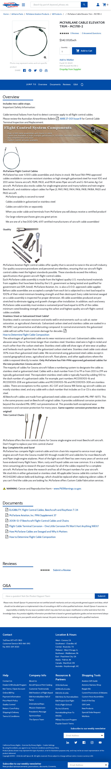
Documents (55, 84)
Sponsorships (35, 715)
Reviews (67, 84)
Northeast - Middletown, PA (67, 653)
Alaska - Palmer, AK (63, 660)
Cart (107, 4)
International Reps (36, 704)
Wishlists (85, 716)
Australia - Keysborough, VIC (67, 666)
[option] (30, 41)
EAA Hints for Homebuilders (67, 697)
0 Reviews (74, 33)
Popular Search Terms (65, 723)
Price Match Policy (10, 700)
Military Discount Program (66, 719)
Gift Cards (86, 704)
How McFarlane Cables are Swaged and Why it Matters (38, 531)
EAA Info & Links (62, 693)
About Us (33, 681)
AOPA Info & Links (63, 689)
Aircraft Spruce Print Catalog (40, 685)
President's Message (37, 711)
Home (6, 14)
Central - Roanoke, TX (65, 647)
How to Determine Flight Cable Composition (26, 334)
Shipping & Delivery (11, 712)
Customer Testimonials (39, 689)
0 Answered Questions (91, 33)
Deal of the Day (88, 700)
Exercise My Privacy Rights (31, 745)
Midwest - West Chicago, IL (67, 650)
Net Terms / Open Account (14, 689)
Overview (42, 84)
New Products (87, 708)
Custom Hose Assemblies (93, 696)
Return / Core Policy (11, 708)
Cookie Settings (48, 745)
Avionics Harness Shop (91, 685)
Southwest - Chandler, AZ (66, 643)
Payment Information (12, 696)
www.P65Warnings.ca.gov (67, 488)
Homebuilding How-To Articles (65, 714)
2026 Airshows (62, 685)
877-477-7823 (16, 640)
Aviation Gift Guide (89, 681)
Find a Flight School (64, 704)
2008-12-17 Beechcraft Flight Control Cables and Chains (39, 520)
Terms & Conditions (11, 716)
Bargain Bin (86, 689)
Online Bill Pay (8, 693)
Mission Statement (37, 708)
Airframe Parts (17, 14)
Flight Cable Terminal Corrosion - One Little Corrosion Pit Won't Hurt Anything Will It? (54, 526)
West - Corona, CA (63, 640)
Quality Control (9, 704)
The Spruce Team (36, 719)
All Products (57, 14)
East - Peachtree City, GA (66, 656)
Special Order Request (91, 712)
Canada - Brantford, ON (65, 663)
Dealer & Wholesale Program (15, 685)
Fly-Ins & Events (62, 708)
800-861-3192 (24, 643)
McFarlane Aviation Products (37, 14)
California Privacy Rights (11, 745)
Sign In (98, 4)
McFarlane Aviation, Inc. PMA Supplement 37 (32, 515)
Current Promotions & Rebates (94, 693)
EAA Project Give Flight (65, 701)
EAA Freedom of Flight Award (41, 693)
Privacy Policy (54, 748)
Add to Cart (85, 50)
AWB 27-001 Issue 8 (70, 118)
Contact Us (7, 681)
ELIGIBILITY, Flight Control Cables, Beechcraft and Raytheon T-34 (43, 510)
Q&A (75, 84)
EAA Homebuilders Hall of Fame (39, 698)
